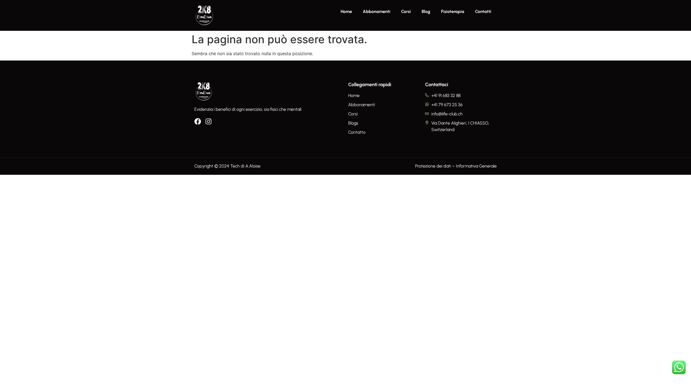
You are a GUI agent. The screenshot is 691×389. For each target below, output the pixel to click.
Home (346, 11)
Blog (426, 11)
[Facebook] (197, 121)
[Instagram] (208, 121)
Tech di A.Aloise (245, 166)
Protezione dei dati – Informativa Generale (456, 166)
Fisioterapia (452, 11)
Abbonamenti (376, 11)
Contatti (483, 11)
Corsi (406, 11)
